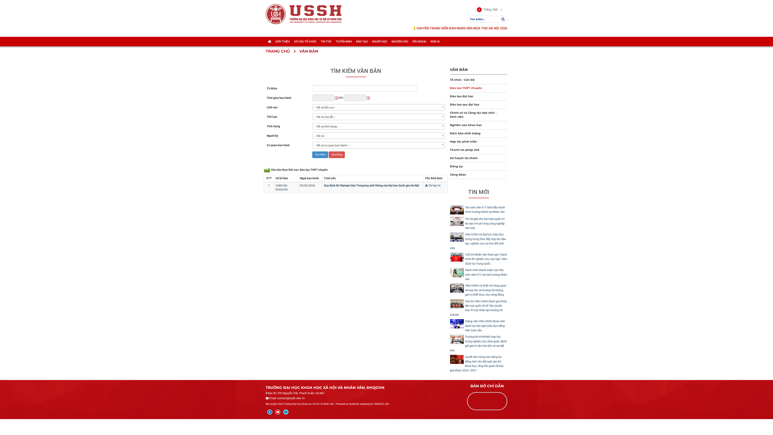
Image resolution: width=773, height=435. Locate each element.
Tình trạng (273, 126)
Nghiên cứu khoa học (466, 125)
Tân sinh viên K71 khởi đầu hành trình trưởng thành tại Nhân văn (485, 209)
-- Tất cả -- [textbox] (320, 136)
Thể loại (272, 116)
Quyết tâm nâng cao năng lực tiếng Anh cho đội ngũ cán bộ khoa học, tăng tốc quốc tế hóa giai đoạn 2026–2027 (476, 363)
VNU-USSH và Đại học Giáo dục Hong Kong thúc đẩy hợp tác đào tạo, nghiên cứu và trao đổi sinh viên (478, 241)
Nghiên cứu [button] (400, 41)
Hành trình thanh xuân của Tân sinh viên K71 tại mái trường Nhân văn (486, 274)
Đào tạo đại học (461, 96)
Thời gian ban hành (279, 97)
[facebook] (270, 412)
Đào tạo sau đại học (464, 104)
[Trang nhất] (269, 41)
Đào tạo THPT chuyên (466, 88)
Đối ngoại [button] (419, 41)
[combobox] (378, 107)
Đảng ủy (456, 166)
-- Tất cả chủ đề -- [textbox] (324, 117)
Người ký (272, 135)
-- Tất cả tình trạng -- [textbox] (326, 126)
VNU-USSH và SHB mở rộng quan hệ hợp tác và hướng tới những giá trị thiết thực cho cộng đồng (485, 290)
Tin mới (478, 192)
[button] (487, 9)
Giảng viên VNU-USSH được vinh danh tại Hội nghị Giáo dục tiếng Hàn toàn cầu (485, 326)
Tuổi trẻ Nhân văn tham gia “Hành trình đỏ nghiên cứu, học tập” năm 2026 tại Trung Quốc (486, 259)
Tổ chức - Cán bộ (462, 80)
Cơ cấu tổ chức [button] (305, 41)
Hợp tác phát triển (463, 141)
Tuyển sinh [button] (344, 41)
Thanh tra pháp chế (464, 150)
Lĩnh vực (272, 107)
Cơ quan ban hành (278, 145)
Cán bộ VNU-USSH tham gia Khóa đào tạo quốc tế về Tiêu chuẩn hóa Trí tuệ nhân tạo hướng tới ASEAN (478, 308)
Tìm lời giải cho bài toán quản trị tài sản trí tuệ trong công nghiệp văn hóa (485, 223)
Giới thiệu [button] (282, 41)
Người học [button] (379, 41)
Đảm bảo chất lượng (465, 133)
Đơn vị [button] (435, 41)
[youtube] (278, 412)
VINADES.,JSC (381, 404)
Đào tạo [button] (362, 41)
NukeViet (354, 404)
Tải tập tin (434, 185)
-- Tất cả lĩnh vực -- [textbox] (325, 107)
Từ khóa (272, 88)
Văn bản (459, 69)
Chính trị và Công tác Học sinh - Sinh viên (473, 115)
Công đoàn (458, 174)
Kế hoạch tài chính (464, 158)
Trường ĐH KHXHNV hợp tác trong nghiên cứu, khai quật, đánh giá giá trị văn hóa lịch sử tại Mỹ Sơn (478, 343)
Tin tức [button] (326, 41)
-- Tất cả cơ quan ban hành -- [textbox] (331, 145)
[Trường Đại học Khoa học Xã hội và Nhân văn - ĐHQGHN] (276, 13)
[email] (286, 412)
